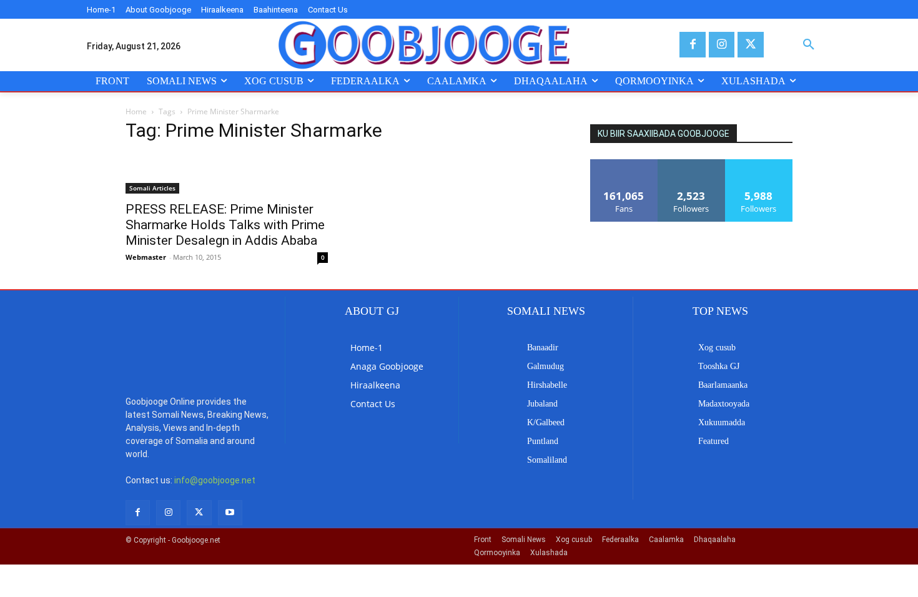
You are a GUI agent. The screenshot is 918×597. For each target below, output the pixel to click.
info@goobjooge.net (214, 480)
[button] (809, 45)
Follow (691, 164)
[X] (750, 44)
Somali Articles (152, 188)
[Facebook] (692, 44)
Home (136, 111)
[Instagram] (721, 44)
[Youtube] (230, 512)
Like (624, 164)
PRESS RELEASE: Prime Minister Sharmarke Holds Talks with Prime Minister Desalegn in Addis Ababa (225, 225)
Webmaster (146, 257)
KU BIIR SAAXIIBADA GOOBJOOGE (663, 134)
